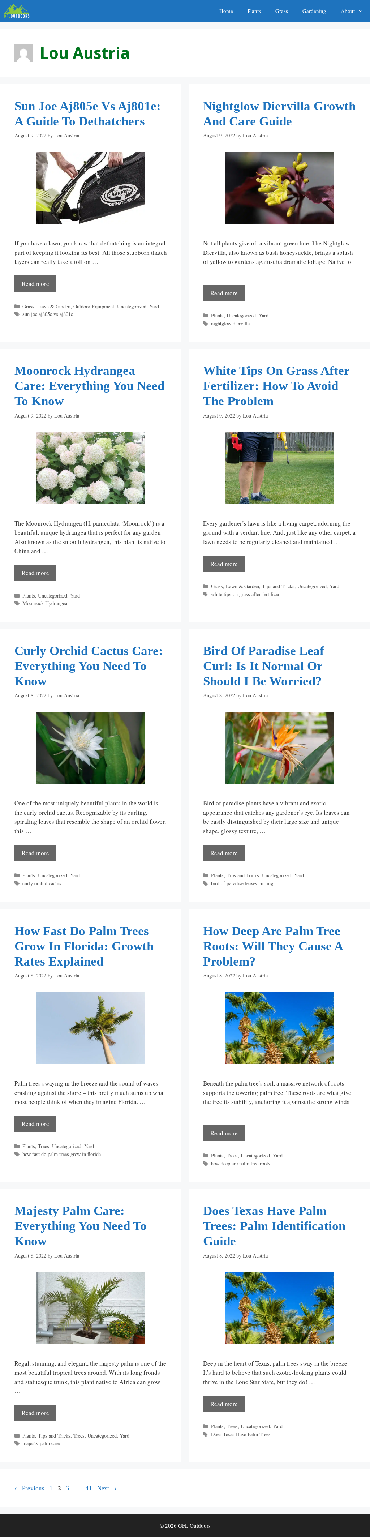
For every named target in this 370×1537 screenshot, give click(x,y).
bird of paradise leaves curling (242, 883)
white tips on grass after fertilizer (245, 594)
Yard (154, 306)
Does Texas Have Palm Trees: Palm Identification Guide (274, 1226)
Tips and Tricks (278, 586)
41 (89, 1488)
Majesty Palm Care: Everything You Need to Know (80, 1226)
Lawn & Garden (53, 306)
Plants (254, 10)
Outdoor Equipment (93, 306)
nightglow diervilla (230, 323)
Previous (29, 1488)
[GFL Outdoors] (19, 11)
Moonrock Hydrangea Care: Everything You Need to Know (89, 386)
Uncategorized (131, 306)
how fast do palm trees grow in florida (61, 1154)
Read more (35, 283)
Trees (43, 1146)
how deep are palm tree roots (240, 1163)
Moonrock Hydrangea (44, 603)
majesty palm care (41, 1443)
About (348, 10)
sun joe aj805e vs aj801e (47, 314)
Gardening (314, 10)
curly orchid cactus (41, 883)
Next (107, 1488)
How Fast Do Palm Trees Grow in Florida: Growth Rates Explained (84, 946)
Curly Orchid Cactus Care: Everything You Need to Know (88, 666)
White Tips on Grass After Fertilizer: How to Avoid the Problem (276, 386)
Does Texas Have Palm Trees (241, 1434)
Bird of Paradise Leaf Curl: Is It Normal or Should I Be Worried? (263, 666)
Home (226, 10)
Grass (281, 10)
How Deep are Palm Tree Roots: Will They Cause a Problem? (273, 946)
